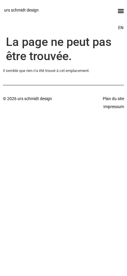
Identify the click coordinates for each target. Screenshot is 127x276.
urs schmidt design (21, 10)
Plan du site (113, 98)
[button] (121, 11)
